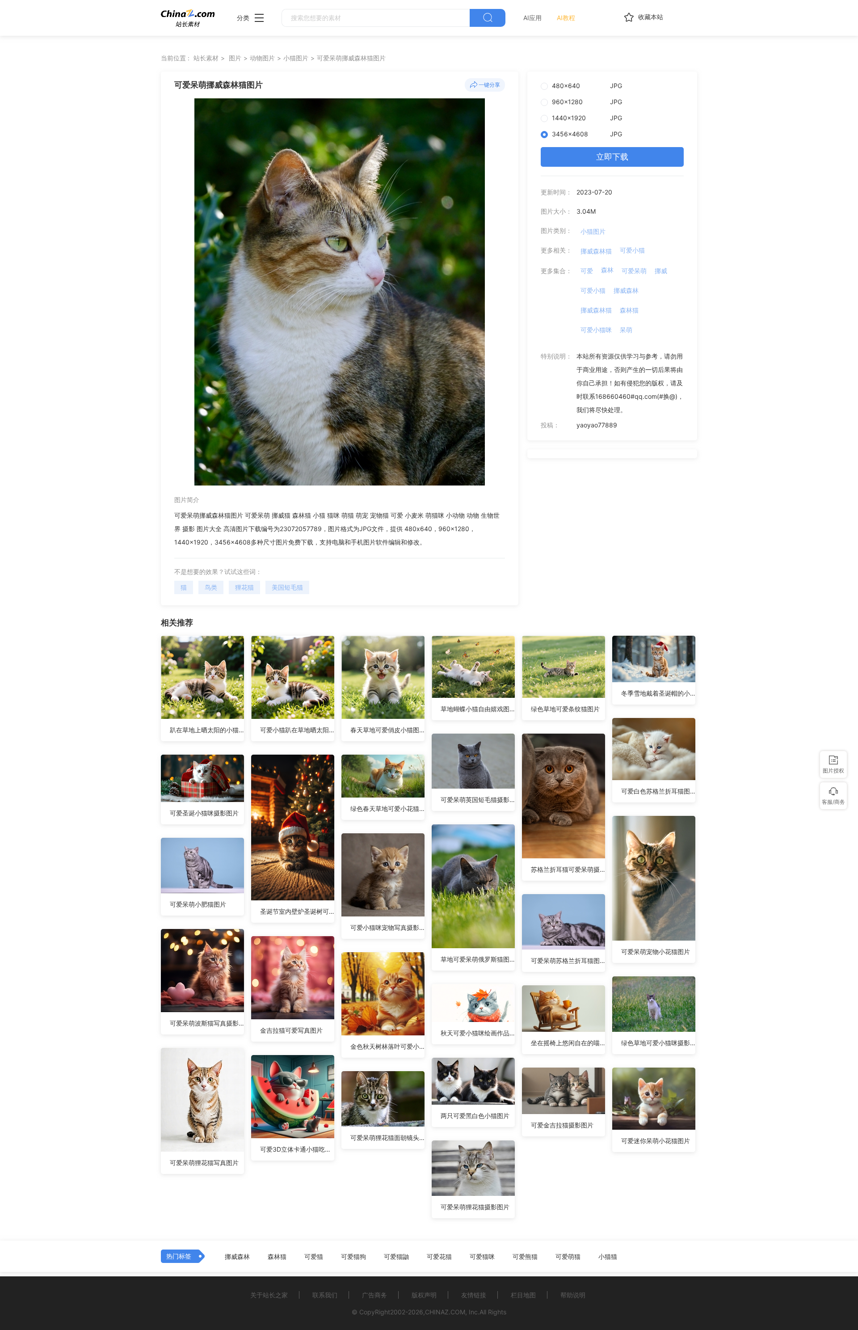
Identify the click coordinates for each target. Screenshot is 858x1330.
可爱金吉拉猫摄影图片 (562, 1125)
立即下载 (612, 156)
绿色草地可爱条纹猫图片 (565, 709)
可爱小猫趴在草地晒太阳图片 (297, 730)
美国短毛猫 (287, 587)
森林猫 (629, 310)
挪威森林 (626, 290)
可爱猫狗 (353, 1257)
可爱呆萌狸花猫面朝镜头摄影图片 (387, 1137)
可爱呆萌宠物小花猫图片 (655, 951)
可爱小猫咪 (596, 330)
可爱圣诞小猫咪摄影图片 (204, 813)
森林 (607, 270)
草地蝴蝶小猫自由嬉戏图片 (478, 709)
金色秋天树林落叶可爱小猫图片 (387, 1046)
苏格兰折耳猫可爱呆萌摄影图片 (568, 869)
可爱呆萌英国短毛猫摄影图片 (478, 799)
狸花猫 (244, 587)
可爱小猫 (632, 250)
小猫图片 (295, 58)
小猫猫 (607, 1257)
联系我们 (324, 1295)
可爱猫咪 (482, 1257)
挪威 (661, 270)
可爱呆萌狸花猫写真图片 (204, 1162)
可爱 (586, 270)
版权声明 (424, 1295)
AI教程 (566, 17)
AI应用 (532, 17)
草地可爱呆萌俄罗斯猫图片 (478, 959)
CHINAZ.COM (445, 1312)
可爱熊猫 (525, 1257)
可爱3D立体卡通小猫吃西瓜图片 (297, 1149)
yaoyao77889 (596, 425)
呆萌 (626, 330)
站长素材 (206, 58)
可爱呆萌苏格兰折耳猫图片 (568, 960)
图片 (235, 58)
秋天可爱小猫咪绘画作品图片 (478, 1033)
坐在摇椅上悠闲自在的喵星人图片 (568, 1043)
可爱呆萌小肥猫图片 (198, 904)
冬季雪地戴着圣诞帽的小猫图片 (658, 693)
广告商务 (374, 1295)
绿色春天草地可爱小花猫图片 (387, 808)
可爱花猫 (439, 1257)
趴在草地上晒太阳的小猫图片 (207, 730)
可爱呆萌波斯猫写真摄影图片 (207, 1023)
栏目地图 (523, 1295)
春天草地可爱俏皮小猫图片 (387, 730)
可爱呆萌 (634, 270)
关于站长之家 (269, 1295)
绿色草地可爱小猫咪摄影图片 (658, 1043)
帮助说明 (572, 1295)
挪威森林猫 (596, 251)
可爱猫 (313, 1257)
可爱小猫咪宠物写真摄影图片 (387, 927)
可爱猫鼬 (396, 1257)
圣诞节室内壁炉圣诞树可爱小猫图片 (297, 911)
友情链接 (473, 1295)
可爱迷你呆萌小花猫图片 (655, 1140)
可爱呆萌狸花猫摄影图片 (475, 1207)
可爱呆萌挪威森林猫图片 (351, 58)
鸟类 (211, 587)
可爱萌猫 (567, 1257)
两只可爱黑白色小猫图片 (475, 1115)
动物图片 (262, 58)
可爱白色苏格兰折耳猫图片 (658, 791)
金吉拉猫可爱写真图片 (291, 1030)
